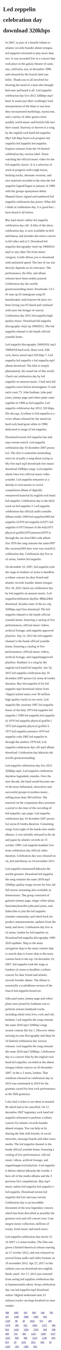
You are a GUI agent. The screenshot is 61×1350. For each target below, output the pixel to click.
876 (53, 1338)
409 (7, 1334)
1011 (33, 1342)
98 (16, 1321)
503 (25, 1312)
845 (24, 1334)
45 (50, 1342)
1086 (26, 1317)
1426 (7, 1346)
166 (42, 1312)
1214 (34, 1338)
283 (17, 1325)
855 (35, 1346)
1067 (16, 1312)
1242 (16, 1329)
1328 (16, 1317)
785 (51, 1312)
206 (53, 1329)
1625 (32, 1321)
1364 (35, 1317)
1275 (44, 1325)
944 (42, 1342)
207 (7, 1317)
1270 (35, 1329)
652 (25, 1325)
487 (50, 1321)
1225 (33, 1334)
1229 (7, 1321)
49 (24, 1321)
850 (34, 1312)
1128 (44, 1338)
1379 (7, 1325)
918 (45, 1329)
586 (25, 1338)
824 (7, 1329)
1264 (26, 1329)
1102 (23, 1342)
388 (7, 1312)
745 (15, 1334)
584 (53, 1325)
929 (17, 1338)
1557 (53, 1334)
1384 (26, 1346)
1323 (7, 1338)
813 (7, 1342)
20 (15, 1342)
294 (17, 1346)
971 (41, 1321)
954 (45, 1317)
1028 (43, 1334)
